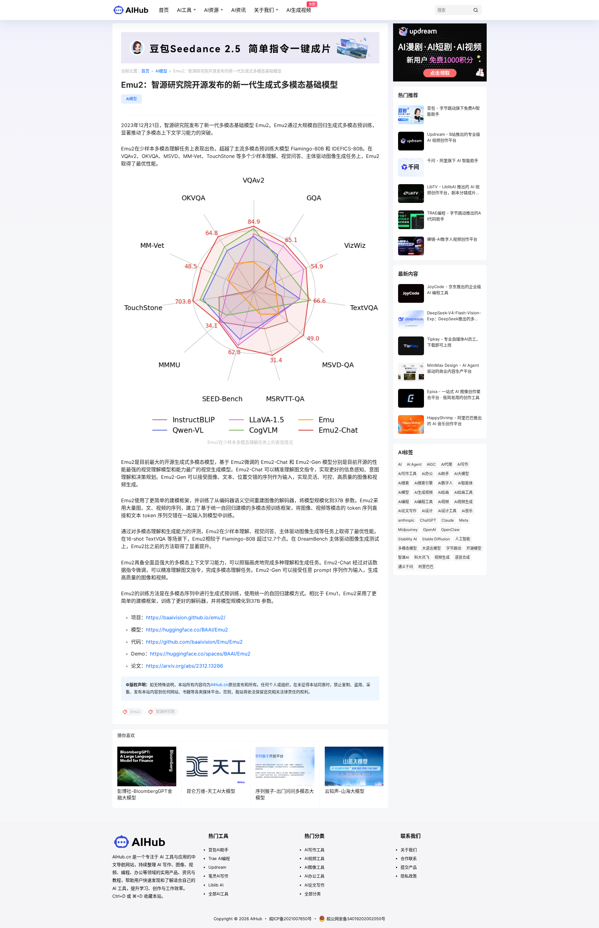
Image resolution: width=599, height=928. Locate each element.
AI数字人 (445, 483)
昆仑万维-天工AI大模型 (211, 791)
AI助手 (443, 473)
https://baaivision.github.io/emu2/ (186, 617)
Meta (463, 520)
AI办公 (427, 473)
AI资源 (211, 10)
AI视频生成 (463, 501)
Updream (217, 867)
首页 (164, 10)
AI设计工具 (447, 510)
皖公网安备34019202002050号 (356, 918)
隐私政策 (409, 875)
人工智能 (462, 539)
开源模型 (473, 548)
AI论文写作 (407, 510)
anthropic (406, 520)
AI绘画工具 (463, 492)
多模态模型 (407, 548)
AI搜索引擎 (423, 483)
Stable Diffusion (436, 539)
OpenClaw (450, 529)
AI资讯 (238, 10)
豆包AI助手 (218, 849)
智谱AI (403, 557)
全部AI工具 (218, 893)
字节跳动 (453, 548)
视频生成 (442, 557)
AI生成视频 (298, 7)
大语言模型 (431, 548)
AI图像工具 (314, 867)
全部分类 (312, 893)
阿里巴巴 (425, 566)
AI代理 (446, 464)
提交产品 (409, 867)
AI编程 (403, 501)
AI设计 (427, 510)
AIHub (255, 918)
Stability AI (407, 539)
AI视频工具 (314, 858)
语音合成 (462, 557)
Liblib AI (215, 884)
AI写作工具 (407, 473)
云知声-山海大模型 (344, 791)
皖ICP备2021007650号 (290, 918)
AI (400, 464)
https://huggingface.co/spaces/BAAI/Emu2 (200, 654)
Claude (447, 520)
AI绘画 (443, 492)
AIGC (431, 464)
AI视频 (443, 501)
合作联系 (409, 858)
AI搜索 (403, 483)
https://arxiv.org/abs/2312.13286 (184, 666)
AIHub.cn (219, 684)
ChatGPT (428, 520)
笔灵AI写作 (218, 875)
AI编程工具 (423, 501)
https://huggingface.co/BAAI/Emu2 (187, 629)
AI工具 (184, 10)
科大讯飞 (421, 557)
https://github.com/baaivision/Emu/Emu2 (194, 642)
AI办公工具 (314, 875)
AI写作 (462, 464)
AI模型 (161, 70)
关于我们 (264, 10)
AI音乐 (467, 510)
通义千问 (405, 566)
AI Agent (414, 464)
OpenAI (429, 529)
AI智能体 (465, 483)
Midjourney (408, 529)
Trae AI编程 (219, 858)
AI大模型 (461, 473)
